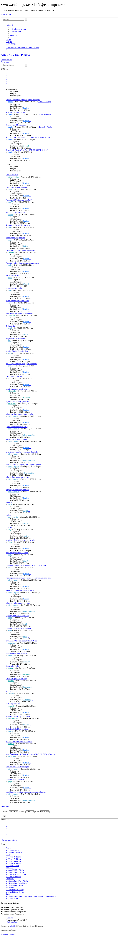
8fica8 (10, 555)
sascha (10, 215)
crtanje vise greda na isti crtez (16, 389)
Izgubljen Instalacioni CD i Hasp (18, 716)
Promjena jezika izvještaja (15, 779)
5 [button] (6, 81)
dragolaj (26, 536)
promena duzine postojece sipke (17, 767)
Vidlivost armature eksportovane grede (20, 590)
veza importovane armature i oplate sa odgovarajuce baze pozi (28, 578)
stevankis (11, 189)
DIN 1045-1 (10, 527)
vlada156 (11, 756)
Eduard (26, 146)
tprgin (10, 781)
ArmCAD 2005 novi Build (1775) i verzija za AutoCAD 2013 (28, 137)
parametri (9, 502)
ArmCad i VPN (11, 691)
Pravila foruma (6, 60)
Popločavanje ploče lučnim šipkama (19, 742)
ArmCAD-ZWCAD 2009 (15, 213)
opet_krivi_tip (13, 517)
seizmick (11, 744)
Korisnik (11, 706)
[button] (6, 85)
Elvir (10, 378)
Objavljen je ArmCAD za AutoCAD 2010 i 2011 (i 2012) (27, 150)
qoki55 (10, 202)
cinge (10, 530)
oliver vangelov (13, 416)
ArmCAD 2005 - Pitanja (15, 54)
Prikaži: (6, 811)
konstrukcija (27, 687)
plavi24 (10, 731)
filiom (10, 542)
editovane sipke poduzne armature (18, 603)
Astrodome (27, 700)
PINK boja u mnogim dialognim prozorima (21, 364)
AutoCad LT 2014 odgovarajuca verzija (20, 540)
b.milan (10, 102)
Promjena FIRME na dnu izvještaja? (19, 200)
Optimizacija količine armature (17, 729)
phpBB (13, 926)
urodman (11, 668)
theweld (26, 725)
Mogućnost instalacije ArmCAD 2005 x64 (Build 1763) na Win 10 (30, 754)
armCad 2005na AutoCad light (17, 351)
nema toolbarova (12, 175)
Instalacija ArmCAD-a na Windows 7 (19, 313)
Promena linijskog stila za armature (18, 628)
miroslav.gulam (13, 177)
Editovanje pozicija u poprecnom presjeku (21, 250)
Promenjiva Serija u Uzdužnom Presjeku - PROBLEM (26, 565)
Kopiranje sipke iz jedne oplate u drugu (20, 225)
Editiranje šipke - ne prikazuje (16, 679)
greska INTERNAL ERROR (16, 187)
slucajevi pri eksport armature (16, 439)
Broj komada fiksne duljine (15, 339)
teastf (10, 328)
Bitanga (11, 693)
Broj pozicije (10, 326)
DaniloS (26, 284)
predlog (8, 515)
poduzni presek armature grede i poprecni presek (23, 464)
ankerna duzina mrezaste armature (18, 477)
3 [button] (6, 77)
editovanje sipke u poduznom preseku (19, 414)
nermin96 (11, 643)
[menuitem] (18, 29)
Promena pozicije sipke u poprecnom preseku (22, 263)
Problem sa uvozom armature (16, 653)
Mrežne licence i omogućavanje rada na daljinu (23, 100)
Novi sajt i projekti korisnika (16, 112)
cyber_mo (11, 315)
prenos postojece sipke (14, 288)
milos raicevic (13, 718)
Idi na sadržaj (6, 14)
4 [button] (6, 79)
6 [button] (6, 83)
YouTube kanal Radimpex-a (16, 125)
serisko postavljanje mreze (15, 238)
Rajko (10, 303)
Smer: (37, 811)
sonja (10, 353)
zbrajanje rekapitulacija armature (17, 490)
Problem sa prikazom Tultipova (17, 553)
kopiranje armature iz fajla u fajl (17, 616)
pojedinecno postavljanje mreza (17, 401)
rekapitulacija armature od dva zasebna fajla (22, 452)
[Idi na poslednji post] (30, 108)
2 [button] (6, 75)
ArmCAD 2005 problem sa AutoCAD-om (21, 641)
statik (10, 618)
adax (9, 341)
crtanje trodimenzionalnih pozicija (18, 301)
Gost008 (11, 252)
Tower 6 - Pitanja (44, 102)
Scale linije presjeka (13, 704)
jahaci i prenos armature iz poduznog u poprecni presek (26, 792)
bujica (10, 227)
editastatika (12, 391)
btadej (10, 278)
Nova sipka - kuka (12, 666)
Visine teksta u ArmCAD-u (16, 276)
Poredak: (21, 811)
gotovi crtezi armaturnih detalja (17, 427)
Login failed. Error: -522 (15, 376)
